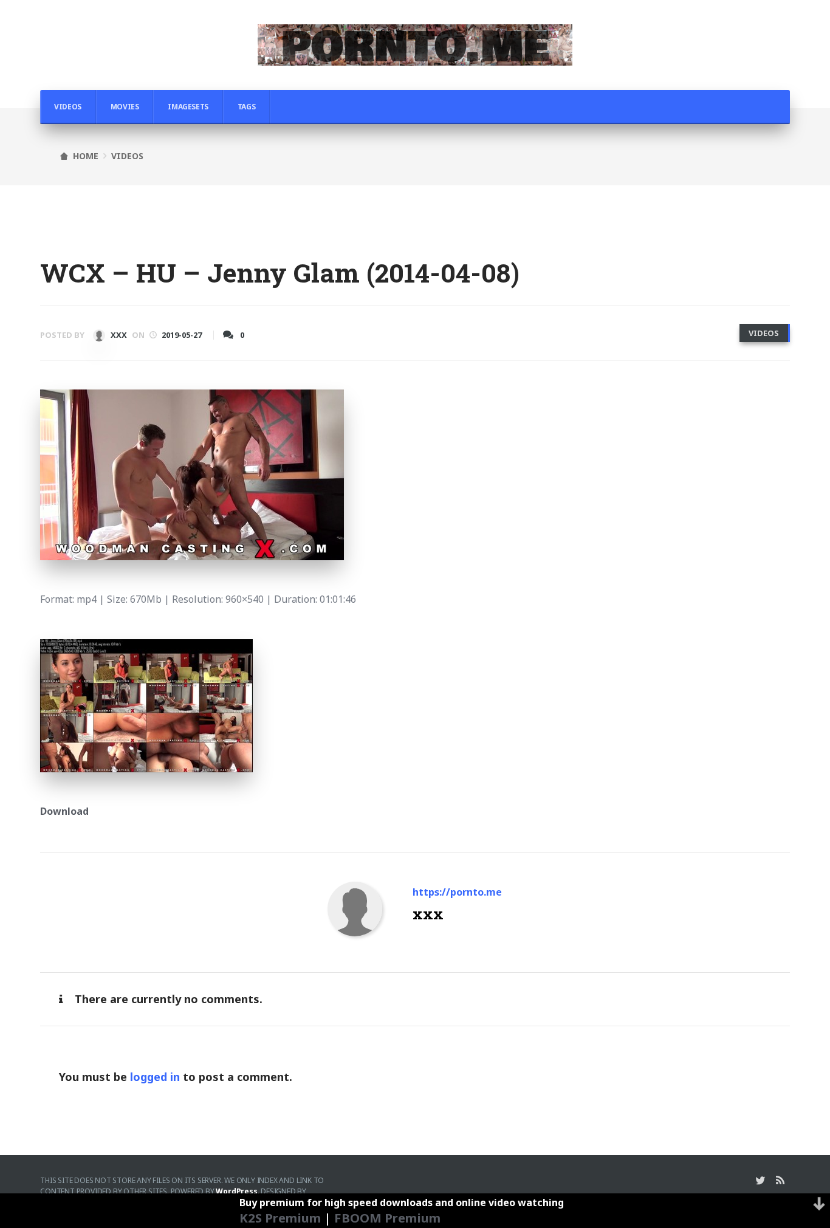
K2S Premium (280, 1217)
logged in (155, 1076)
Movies (125, 106)
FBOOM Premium (387, 1217)
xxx (118, 334)
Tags (246, 106)
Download (64, 811)
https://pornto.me (457, 892)
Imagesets (188, 106)
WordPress (236, 1191)
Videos (67, 106)
